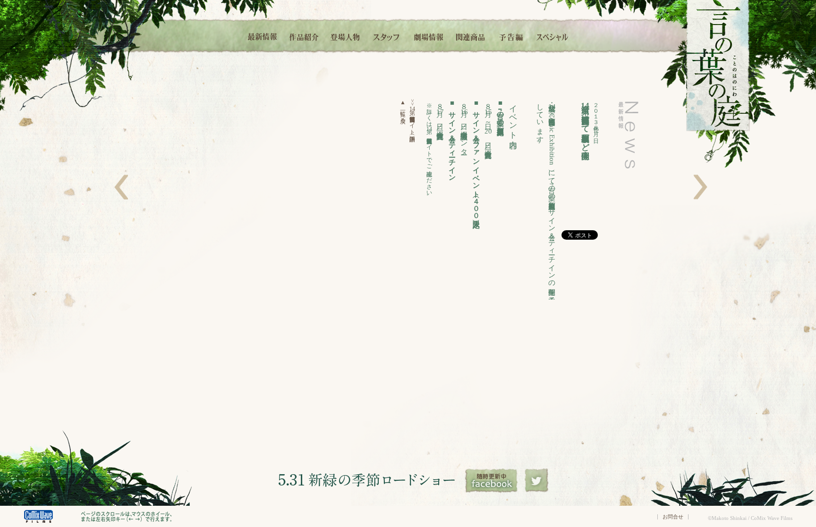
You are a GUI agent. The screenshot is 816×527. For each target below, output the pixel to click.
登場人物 (345, 35)
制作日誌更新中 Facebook (492, 481)
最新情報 (263, 35)
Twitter (537, 481)
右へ (700, 187)
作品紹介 (303, 35)
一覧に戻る (403, 109)
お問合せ (673, 516)
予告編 (511, 35)
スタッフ (387, 35)
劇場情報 (429, 35)
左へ (121, 187)
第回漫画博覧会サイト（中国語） (412, 115)
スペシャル (552, 35)
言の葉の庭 (718, 65)
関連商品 (470, 35)
